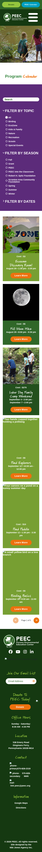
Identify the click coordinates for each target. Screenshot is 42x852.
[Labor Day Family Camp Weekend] (21, 366)
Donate (11, 5)
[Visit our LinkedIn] (31, 652)
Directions (21, 808)
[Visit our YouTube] (18, 652)
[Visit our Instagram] (25, 652)
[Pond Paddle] (21, 502)
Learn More (21, 275)
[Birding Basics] (21, 569)
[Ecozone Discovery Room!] (21, 234)
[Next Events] (36, 620)
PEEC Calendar (30, 5)
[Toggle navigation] (33, 17)
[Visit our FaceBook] (11, 652)
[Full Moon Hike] (21, 302)
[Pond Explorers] (21, 436)
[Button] (36, 99)
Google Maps (21, 803)
